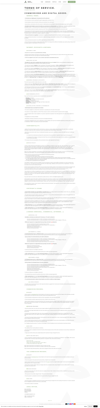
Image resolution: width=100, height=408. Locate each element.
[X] (66, 404)
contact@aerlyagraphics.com (57, 176)
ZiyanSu (27, 99)
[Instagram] (70, 404)
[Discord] (72, 404)
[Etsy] (75, 404)
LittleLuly (27, 102)
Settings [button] (85, 406)
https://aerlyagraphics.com (35, 205)
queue (48, 361)
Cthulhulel (28, 100)
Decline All (90, 406)
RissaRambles (28, 101)
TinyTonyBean (28, 98)
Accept (95, 406)
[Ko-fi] (68, 404)
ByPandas (28, 97)
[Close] (98, 406)
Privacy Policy (41, 406)
